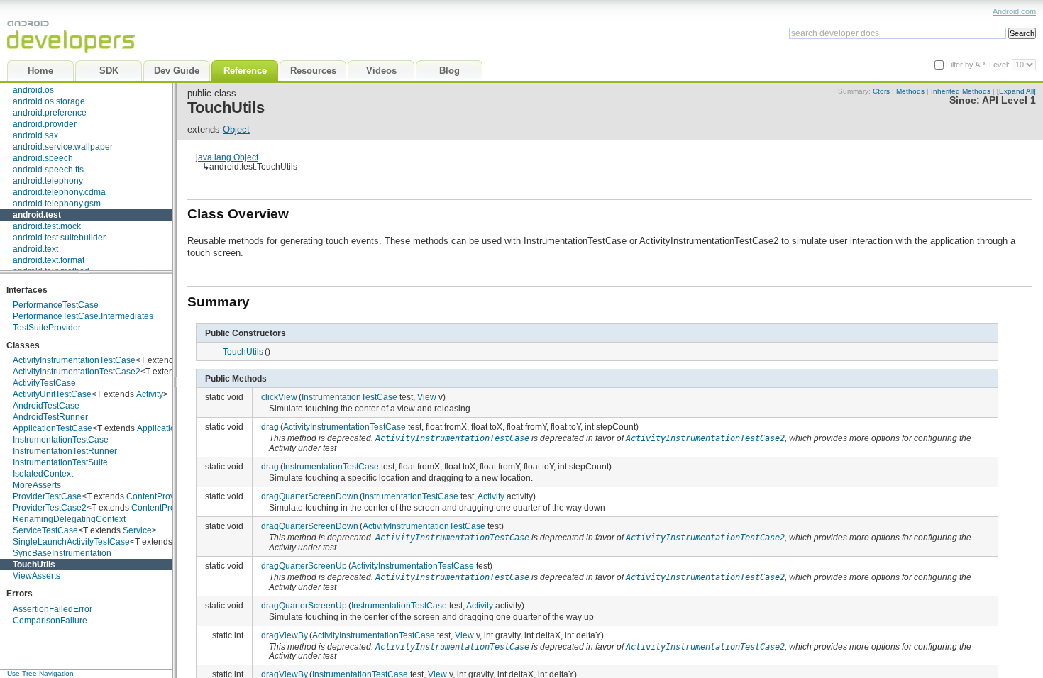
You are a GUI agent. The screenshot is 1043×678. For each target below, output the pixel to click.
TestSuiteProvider (47, 328)
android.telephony (48, 181)
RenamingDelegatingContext (69, 519)
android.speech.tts (48, 169)
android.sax (35, 135)
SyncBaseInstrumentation (62, 553)
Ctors (881, 91)
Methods (910, 91)
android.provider (45, 124)
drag (270, 426)
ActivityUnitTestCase (52, 394)
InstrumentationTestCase (61, 440)
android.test (37, 215)
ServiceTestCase (45, 530)
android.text (35, 249)
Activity (149, 394)
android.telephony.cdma (59, 192)
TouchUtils (34, 564)
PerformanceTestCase (56, 305)
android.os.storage (49, 101)
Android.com (1014, 11)
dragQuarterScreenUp (304, 565)
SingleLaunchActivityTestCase (71, 542)
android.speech (43, 158)
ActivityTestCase (44, 383)
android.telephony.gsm (57, 204)
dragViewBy (284, 635)
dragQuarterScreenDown (309, 496)
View (426, 396)
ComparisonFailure (50, 621)
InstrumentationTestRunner (65, 451)
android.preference (50, 113)
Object (236, 129)
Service (137, 530)
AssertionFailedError (52, 609)
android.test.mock (47, 226)
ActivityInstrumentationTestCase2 (76, 372)
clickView (279, 396)
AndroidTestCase (46, 406)
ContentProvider (157, 496)
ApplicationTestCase (52, 428)
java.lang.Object (227, 157)
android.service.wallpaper (63, 147)
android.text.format (48, 260)
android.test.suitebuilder (59, 238)
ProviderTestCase (47, 496)
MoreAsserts (37, 485)
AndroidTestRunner (50, 417)
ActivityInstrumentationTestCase (74, 360)
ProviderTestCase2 (50, 508)
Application (158, 428)
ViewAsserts (36, 576)
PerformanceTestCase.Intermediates (83, 316)
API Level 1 (1009, 100)
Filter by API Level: (979, 64)
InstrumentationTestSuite (60, 462)
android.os (33, 90)
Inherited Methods (960, 91)
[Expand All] (1016, 91)
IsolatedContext (43, 474)
